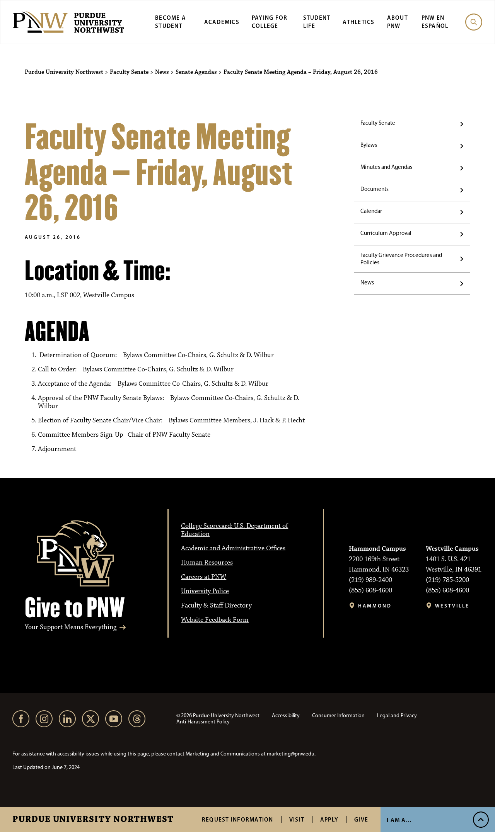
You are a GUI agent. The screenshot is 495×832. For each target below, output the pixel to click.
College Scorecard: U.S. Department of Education (234, 530)
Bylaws (368, 144)
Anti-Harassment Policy (203, 721)
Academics (221, 22)
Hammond (375, 606)
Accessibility (286, 715)
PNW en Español (435, 21)
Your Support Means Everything (70, 627)
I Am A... (399, 819)
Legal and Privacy (397, 715)
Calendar (371, 211)
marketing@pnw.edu (290, 753)
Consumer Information (338, 715)
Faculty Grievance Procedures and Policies (401, 259)
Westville (452, 606)
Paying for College (270, 21)
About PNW (397, 21)
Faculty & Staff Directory (216, 605)
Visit (296, 819)
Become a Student (170, 21)
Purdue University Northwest (93, 819)
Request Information (237, 819)
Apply (329, 819)
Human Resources (207, 562)
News (367, 282)
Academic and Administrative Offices (233, 548)
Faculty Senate (377, 122)
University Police (205, 591)
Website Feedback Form (215, 620)
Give (361, 819)
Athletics (358, 22)
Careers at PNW (203, 577)
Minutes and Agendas (386, 166)
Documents (374, 188)
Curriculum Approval (385, 233)
